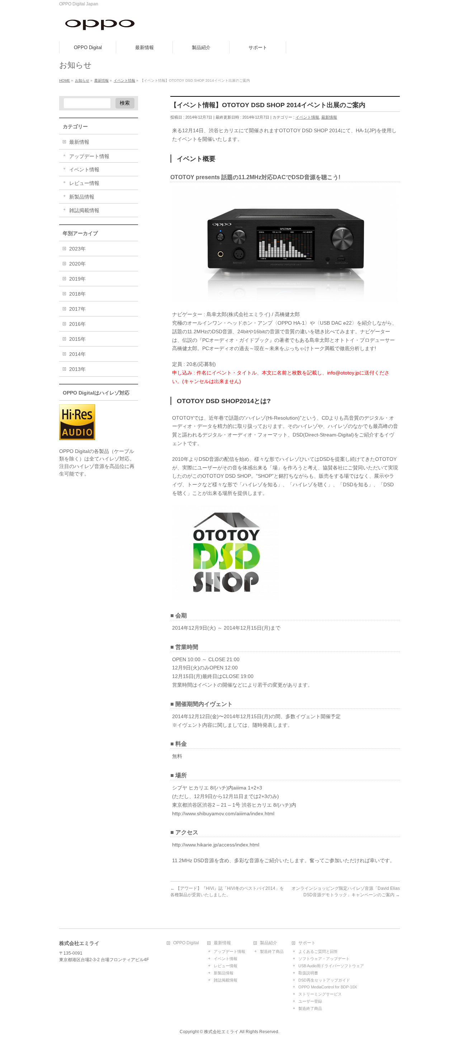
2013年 (77, 369)
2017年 (77, 309)
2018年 (77, 294)
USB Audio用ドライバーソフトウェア (331, 966)
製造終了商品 (272, 951)
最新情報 (329, 117)
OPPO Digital (186, 943)
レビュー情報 (84, 183)
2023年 (77, 249)
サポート (307, 943)
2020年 (77, 264)
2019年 (77, 279)
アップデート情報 (89, 156)
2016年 (77, 324)
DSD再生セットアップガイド (324, 980)
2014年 (77, 354)
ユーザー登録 (310, 1001)
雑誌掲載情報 (84, 210)
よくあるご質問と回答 (318, 951)
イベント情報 (307, 117)
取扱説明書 (308, 973)
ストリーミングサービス (320, 994)
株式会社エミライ (221, 1031)
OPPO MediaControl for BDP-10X (327, 987)
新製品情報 (81, 197)
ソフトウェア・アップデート (324, 958)
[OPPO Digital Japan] (100, 28)
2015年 (77, 339)
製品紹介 (268, 943)
